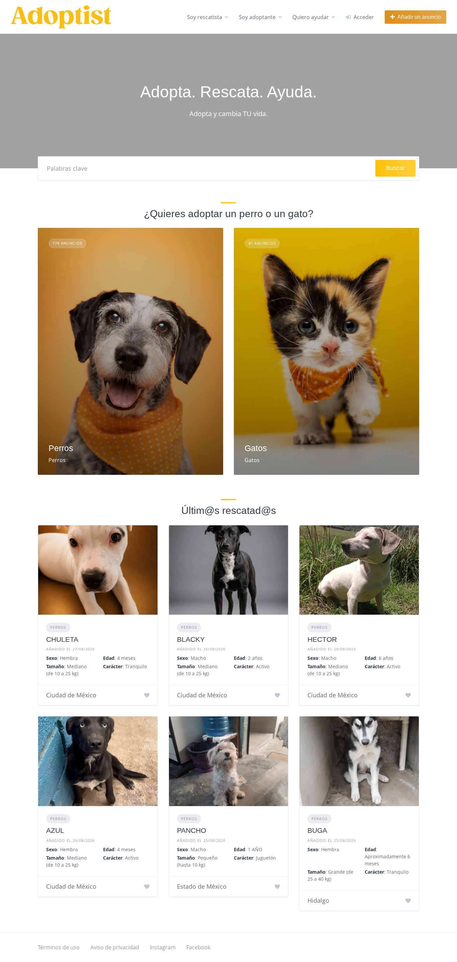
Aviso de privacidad (114, 947)
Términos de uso (59, 947)
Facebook (198, 947)
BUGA (317, 830)
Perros (61, 448)
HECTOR (322, 639)
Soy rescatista (204, 17)
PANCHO (191, 830)
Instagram (163, 947)
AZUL (55, 830)
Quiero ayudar (310, 17)
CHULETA (62, 639)
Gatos (256, 448)
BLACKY (191, 639)
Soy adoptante (257, 17)
